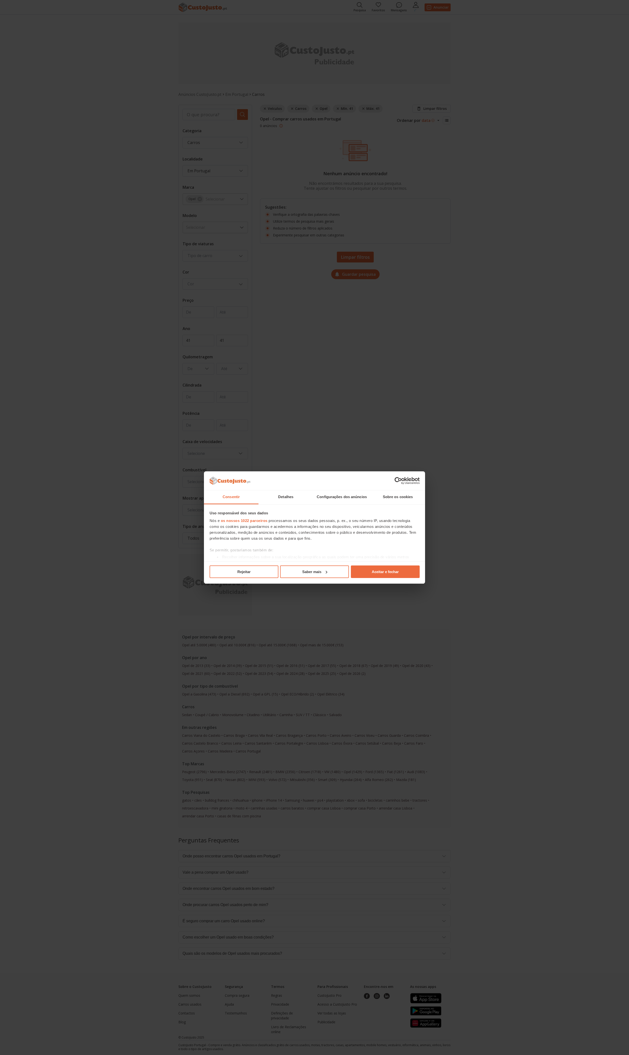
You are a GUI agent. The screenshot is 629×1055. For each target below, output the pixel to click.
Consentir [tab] (231, 497)
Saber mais (311, 572)
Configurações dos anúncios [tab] (342, 497)
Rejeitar (244, 572)
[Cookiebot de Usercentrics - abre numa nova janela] (398, 480)
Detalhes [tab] (285, 497)
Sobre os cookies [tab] (398, 497)
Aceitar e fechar (385, 572)
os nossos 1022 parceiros (244, 521)
